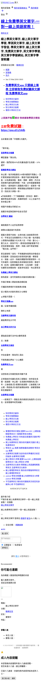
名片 (7, 75)
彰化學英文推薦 (12, 107)
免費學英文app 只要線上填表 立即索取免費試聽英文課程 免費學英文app (23, 89)
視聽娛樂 (19, 525)
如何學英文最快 (12, 99)
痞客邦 (23, 518)
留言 (28, 518)
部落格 (8, 73)
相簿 (7, 70)
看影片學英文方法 (13, 110)
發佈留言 (5, 548)
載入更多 (5, 533)
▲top (3, 529)
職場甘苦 (20, 65)
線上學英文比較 (12, 105)
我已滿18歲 (6, 678)
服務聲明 (25, 648)
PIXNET (10, 645)
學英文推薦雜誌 (12, 102)
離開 (13, 678)
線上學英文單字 (7, 505)
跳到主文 (4, 33)
